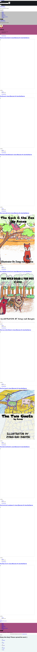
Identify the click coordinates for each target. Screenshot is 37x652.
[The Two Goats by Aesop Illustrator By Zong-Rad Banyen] (17, 439)
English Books (4, 35)
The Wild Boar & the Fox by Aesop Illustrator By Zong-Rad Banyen (16, 271)
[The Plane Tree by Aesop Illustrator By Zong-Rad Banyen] (17, 614)
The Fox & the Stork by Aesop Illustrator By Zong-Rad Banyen (14, 37)
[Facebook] (0, 19)
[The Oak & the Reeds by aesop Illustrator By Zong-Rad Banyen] (17, 497)
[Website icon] (0, 34)
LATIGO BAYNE (2, 6)
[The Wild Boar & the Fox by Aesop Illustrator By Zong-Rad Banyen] (17, 322)
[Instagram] (2, 19)
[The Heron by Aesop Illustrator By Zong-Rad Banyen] (17, 147)
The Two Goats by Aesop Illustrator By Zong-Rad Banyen (13, 388)
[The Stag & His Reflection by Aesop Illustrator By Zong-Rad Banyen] (17, 205)
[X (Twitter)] (1, 19)
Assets (3, 13)
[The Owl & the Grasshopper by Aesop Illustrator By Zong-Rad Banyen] (17, 556)
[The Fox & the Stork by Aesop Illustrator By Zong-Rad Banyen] (17, 88)
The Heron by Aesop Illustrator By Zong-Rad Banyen (12, 96)
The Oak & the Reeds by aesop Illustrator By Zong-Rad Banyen (15, 446)
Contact (3, 17)
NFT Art (3, 14)
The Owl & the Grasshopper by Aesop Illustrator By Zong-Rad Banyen (16, 505)
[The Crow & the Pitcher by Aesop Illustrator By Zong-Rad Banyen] (17, 380)
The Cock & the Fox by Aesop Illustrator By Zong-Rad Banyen (14, 213)
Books (3, 12)
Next (1, 621)
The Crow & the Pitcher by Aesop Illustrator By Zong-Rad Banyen (15, 329)
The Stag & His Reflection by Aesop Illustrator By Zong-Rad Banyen (16, 154)
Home (3, 11)
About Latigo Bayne (5, 16)
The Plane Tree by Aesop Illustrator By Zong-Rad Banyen (13, 563)
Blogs (2, 627)
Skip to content (2, 0)
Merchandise (3, 15)
